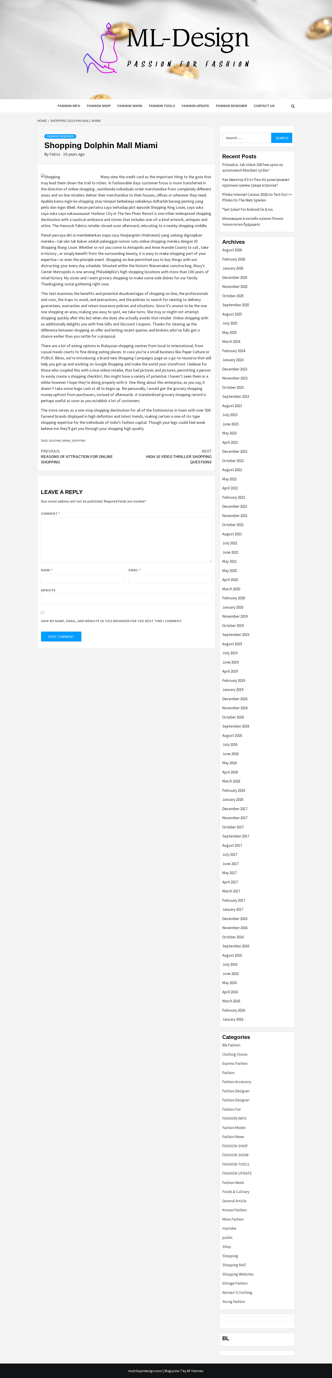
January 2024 (232, 359)
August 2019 (232, 643)
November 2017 (235, 817)
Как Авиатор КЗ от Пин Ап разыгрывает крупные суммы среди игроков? (256, 182)
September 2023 (235, 396)
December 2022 (234, 451)
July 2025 (229, 323)
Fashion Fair (231, 1109)
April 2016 (230, 991)
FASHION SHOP (99, 106)
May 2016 (229, 982)
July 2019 (229, 652)
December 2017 (234, 808)
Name (46, 570)
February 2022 (233, 497)
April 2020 (230, 579)
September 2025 (235, 304)
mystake (229, 1228)
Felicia (55, 154)
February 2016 (233, 1010)
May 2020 (229, 570)
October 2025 (233, 295)
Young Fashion (233, 1301)
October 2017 (233, 827)
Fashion (228, 1072)
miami (66, 441)
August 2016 (232, 955)
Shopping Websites (238, 1274)
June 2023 (230, 424)
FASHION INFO (69, 106)
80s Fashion (231, 1045)
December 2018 (234, 698)
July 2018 (229, 744)
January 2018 (232, 799)
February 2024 (233, 350)
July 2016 (229, 964)
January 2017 (232, 909)
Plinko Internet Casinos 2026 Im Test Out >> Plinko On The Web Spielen (257, 197)
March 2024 (231, 341)
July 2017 (229, 854)
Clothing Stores (235, 1054)
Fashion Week (233, 1182)
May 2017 (229, 872)
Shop (226, 1246)
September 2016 (235, 946)
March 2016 (231, 1001)
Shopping (230, 1255)
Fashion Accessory (236, 1081)
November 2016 (235, 927)
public (227, 1237)
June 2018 (230, 753)
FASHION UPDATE (195, 106)
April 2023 (230, 442)
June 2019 (230, 662)
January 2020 (232, 607)
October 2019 (233, 625)
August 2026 (232, 249)
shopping (79, 441)
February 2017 (233, 900)
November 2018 (235, 707)
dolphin (55, 441)
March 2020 (231, 588)
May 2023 (229, 433)
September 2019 (235, 634)
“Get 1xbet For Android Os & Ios (247, 209)
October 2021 (233, 524)
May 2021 (229, 561)
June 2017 (230, 863)
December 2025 (234, 277)
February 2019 (233, 680)
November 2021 (235, 515)
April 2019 (230, 671)
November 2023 (235, 378)
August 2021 (232, 533)
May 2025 (229, 332)
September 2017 (235, 836)
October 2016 (233, 936)
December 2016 (234, 918)
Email (134, 570)
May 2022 (229, 479)
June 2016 (230, 973)
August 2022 (232, 469)
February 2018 (233, 790)
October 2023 (233, 387)
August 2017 (232, 845)
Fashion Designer (231, 106)
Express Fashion (235, 1063)
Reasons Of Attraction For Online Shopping (77, 456)
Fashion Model (233, 1127)
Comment (50, 513)
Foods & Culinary (235, 1191)
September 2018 (235, 726)
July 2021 (229, 543)
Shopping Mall (234, 1264)
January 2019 (232, 689)
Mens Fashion (233, 1219)
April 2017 (230, 882)
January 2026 (232, 268)
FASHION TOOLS (162, 106)
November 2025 (235, 286)
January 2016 (232, 1019)
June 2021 (230, 552)
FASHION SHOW (129, 106)
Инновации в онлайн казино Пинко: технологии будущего (253, 221)
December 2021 (234, 506)
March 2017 (231, 891)
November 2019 (235, 616)
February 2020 (233, 597)
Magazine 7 (173, 1371)
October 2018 (233, 717)
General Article (234, 1200)
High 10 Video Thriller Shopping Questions (179, 456)
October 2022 (233, 460)
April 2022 (230, 488)
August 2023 (232, 405)
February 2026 (233, 259)
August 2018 (232, 735)
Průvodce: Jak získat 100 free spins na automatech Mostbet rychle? (252, 167)
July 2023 (229, 414)
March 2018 (231, 781)
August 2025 (232, 314)
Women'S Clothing (237, 1292)
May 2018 (229, 762)
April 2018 (230, 772)
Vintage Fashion (235, 1283)
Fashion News (233, 1136)
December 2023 (234, 369)
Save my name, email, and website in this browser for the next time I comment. (111, 621)
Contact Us (264, 106)
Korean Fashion (234, 1209)
